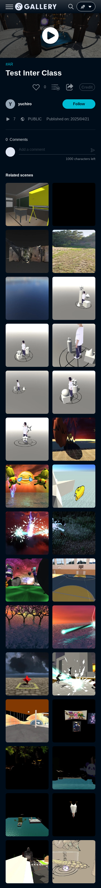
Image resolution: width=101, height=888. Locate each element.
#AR (9, 64)
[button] (71, 6)
